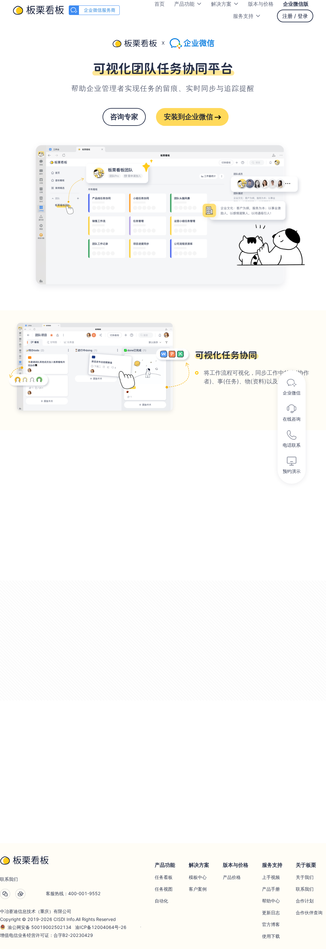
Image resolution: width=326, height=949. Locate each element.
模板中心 (198, 877)
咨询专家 (124, 116)
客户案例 (198, 889)
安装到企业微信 (189, 116)
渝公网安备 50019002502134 (39, 927)
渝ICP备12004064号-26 (100, 927)
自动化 (161, 900)
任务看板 (164, 877)
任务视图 (164, 889)
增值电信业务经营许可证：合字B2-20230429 (46, 935)
